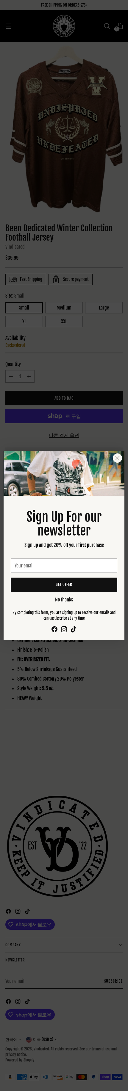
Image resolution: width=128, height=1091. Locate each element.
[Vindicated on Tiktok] (73, 630)
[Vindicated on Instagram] (64, 630)
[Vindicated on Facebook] (54, 630)
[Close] (117, 458)
